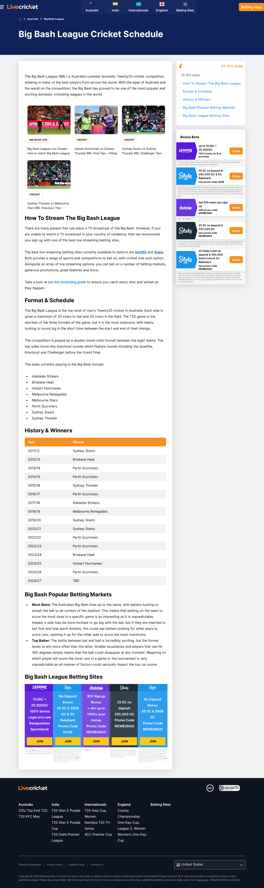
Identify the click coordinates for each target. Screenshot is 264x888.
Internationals (95, 804)
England (124, 804)
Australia (26, 804)
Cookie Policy (77, 864)
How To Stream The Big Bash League (212, 83)
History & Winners (197, 99)
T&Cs (32, 750)
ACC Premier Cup (98, 834)
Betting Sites (161, 804)
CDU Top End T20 (33, 810)
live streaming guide (70, 282)
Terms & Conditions (30, 864)
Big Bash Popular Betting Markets (209, 107)
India (55, 804)
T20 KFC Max (29, 816)
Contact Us (96, 864)
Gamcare (203, 879)
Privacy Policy (54, 864)
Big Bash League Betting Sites (206, 115)
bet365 (140, 252)
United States (192, 864)
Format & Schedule (197, 91)
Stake (158, 252)
